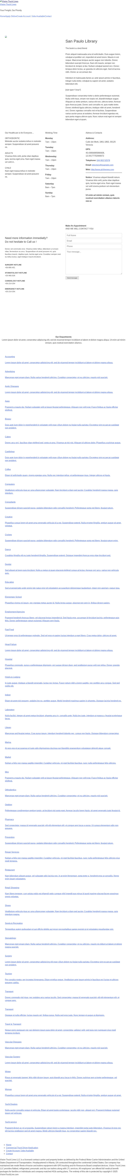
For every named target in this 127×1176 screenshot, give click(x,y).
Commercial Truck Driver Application (22, 1148)
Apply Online (11, 16)
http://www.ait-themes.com (102, 169)
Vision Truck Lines (8, 4)
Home (2, 16)
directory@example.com (102, 165)
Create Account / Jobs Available (31, 16)
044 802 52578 (103, 160)
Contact (48, 16)
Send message (72, 278)
